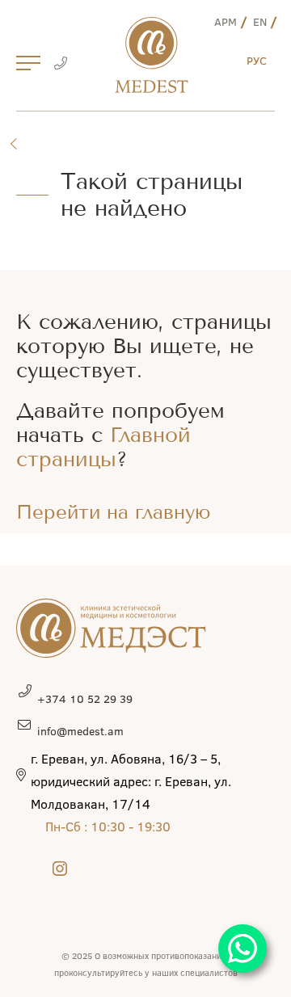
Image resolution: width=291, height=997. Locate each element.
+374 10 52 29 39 (85, 698)
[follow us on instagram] (60, 868)
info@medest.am (80, 730)
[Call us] (60, 64)
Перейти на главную (113, 512)
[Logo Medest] (151, 55)
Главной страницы (103, 447)
